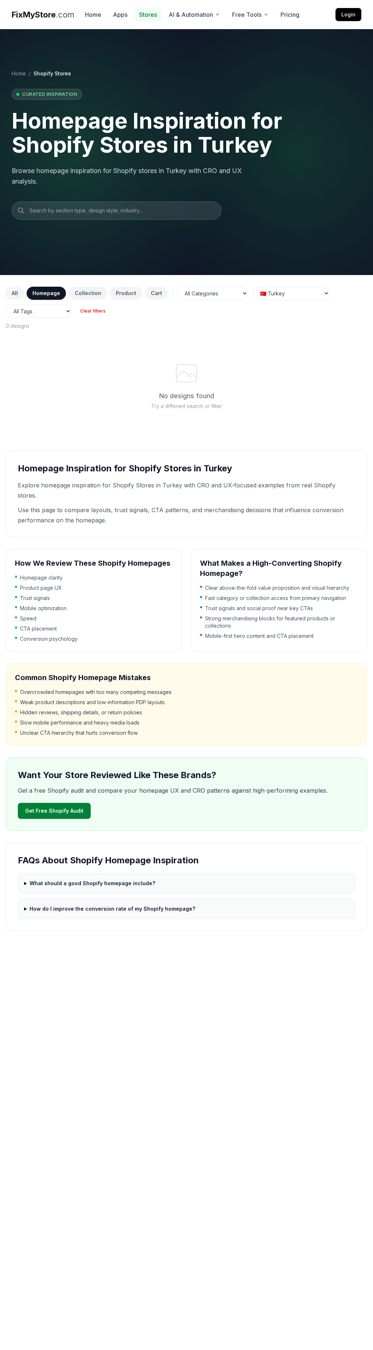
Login (348, 14)
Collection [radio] (88, 293)
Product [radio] (126, 293)
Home (93, 14)
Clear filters (93, 311)
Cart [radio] (156, 293)
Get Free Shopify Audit (54, 811)
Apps (120, 14)
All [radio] (15, 293)
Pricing (289, 14)
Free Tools (247, 14)
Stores (148, 14)
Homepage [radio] (46, 293)
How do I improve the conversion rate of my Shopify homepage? (112, 909)
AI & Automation (191, 14)
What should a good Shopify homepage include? (92, 883)
